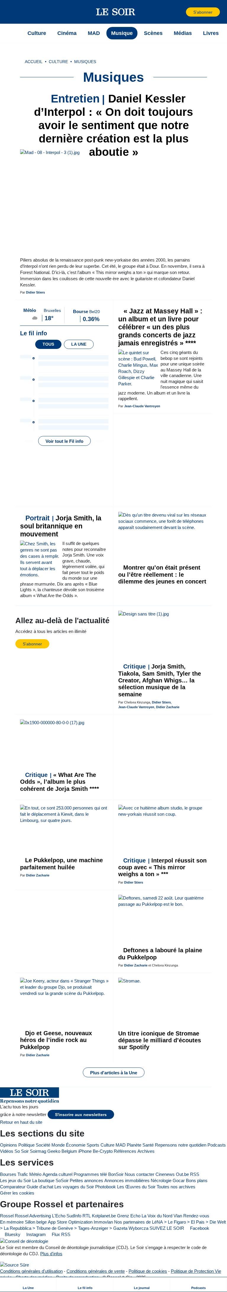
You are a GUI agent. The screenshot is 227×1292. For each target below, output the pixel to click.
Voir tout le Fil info (64, 441)
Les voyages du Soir (74, 1186)
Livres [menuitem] (211, 33)
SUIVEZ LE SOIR (167, 1228)
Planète (134, 1144)
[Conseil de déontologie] (24, 1241)
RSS (194, 1174)
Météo (35, 1174)
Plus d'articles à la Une (113, 1072)
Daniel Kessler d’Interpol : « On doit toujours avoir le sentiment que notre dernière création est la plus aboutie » (113, 125)
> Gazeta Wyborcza (128, 1228)
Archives (146, 1151)
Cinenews (165, 1174)
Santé (148, 1144)
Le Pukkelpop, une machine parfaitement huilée (61, 863)
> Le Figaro (175, 1221)
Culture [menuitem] (36, 33)
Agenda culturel (57, 1174)
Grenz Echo (128, 1215)
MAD (121, 1144)
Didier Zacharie (167, 707)
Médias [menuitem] (183, 33)
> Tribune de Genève (53, 1228)
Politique (26, 1144)
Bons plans (196, 1180)
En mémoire (12, 1221)
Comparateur (12, 1186)
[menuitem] (28, 1284)
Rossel (7, 1215)
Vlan (178, 1215)
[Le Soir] (115, 12)
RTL (86, 1215)
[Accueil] (14, 33)
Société (43, 1144)
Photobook (105, 1186)
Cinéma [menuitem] (67, 33)
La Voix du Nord (157, 1215)
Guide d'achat (40, 1186)
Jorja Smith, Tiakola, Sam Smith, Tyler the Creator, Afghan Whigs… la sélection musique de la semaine (159, 680)
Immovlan (103, 1221)
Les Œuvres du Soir (136, 1186)
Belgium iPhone (76, 1151)
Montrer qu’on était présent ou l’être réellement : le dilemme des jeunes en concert (162, 574)
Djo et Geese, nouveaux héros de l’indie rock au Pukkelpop (56, 1040)
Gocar (179, 1180)
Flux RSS (60, 1234)
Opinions (8, 1144)
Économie (75, 1144)
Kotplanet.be (104, 1215)
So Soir (21, 1151)
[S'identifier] (181, 12)
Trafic (22, 1174)
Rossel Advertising (33, 1215)
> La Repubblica (15, 1228)
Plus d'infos (51, 1253)
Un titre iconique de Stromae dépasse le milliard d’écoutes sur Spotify (159, 1040)
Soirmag (38, 1151)
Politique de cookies (148, 1271)
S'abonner (203, 12)
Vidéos (6, 1151)
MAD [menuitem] (94, 33)
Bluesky (12, 1234)
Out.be (182, 1174)
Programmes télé (90, 1174)
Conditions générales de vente (96, 1271)
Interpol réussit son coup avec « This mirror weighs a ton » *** (162, 867)
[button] (14, 12)
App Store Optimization (70, 1221)
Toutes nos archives (176, 1186)
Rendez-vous (196, 1215)
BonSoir (116, 1174)
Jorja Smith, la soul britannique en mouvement (60, 526)
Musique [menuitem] (122, 33)
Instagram (35, 1234)
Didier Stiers (35, 292)
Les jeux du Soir (15, 1180)
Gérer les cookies (17, 1192)
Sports (93, 1144)
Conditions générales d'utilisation (31, 1271)
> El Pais (196, 1221)
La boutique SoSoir (50, 1180)
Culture (107, 1144)
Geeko (53, 1151)
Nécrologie (161, 1180)
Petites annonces (86, 1180)
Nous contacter (139, 1174)
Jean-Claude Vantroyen (142, 406)
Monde (58, 1144)
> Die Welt (216, 1221)
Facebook (199, 1228)
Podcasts (216, 1144)
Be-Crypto (103, 1151)
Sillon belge (36, 1221)
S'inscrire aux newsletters (81, 1115)
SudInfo (74, 1215)
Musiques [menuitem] (85, 62)
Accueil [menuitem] (34, 62)
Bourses (8, 1174)
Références (125, 1151)
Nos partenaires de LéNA (138, 1221)
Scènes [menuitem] (153, 33)
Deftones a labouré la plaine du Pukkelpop (160, 953)
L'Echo (58, 1215)
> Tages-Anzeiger (91, 1228)
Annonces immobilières (127, 1180)
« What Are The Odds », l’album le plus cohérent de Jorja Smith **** (59, 782)
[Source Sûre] (14, 1264)
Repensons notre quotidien (180, 1144)
